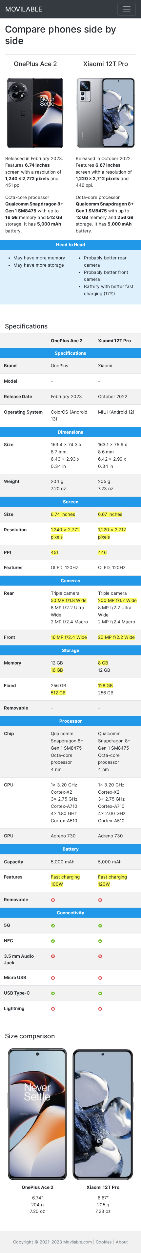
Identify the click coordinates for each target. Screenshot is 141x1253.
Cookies (104, 1242)
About (122, 1242)
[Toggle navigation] (126, 9)
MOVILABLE (23, 9)
